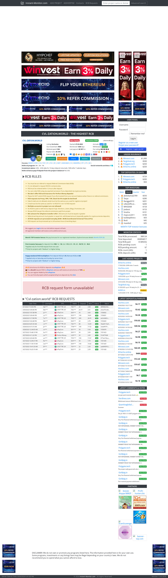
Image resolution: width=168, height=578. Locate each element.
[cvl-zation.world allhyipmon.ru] (86, 154)
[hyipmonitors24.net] (84, 154)
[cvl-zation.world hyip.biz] (95, 154)
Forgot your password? (129, 145)
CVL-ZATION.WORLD (32, 140)
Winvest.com (128, 158)
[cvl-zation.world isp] (74, 154)
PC (48, 163)
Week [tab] (122, 192)
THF (44, 163)
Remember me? (138, 133)
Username (123, 124)
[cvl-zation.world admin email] (71, 154)
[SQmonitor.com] (140, 502)
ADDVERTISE (69, 3)
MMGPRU (76, 163)
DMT (58, 163)
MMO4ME (65, 163)
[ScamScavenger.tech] (125, 522)
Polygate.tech (129, 164)
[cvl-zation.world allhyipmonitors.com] (91, 154)
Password (123, 129)
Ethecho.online (129, 166)
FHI (51, 163)
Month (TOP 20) (99, 237)
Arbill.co (121, 290)
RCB (107, 159)
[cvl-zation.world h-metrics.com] (76, 154)
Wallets (85, 159)
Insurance (96, 159)
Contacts (80, 3)
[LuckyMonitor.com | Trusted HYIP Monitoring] (125, 502)
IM (89, 163)
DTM (36, 163)
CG (40, 163)
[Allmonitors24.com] (81, 154)
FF (86, 163)
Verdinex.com (125, 398)
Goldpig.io (123, 417)
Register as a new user (128, 142)
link (74, 275)
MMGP (30, 163)
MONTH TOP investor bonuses (134, 226)
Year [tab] (143, 192)
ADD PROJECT (56, 3)
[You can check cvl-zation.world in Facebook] (111, 166)
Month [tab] (128, 192)
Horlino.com (123, 268)
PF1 (82, 163)
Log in (38, 228)
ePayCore (57, 267)
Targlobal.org (129, 161)
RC (55, 163)
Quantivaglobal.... (126, 404)
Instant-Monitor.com (36, 3)
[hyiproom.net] (125, 532)
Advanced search (138, 3)
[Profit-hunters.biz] (140, 492)
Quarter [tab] (136, 192)
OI (71, 163)
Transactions (62, 159)
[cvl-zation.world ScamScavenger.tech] (79, 154)
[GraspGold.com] (140, 517)
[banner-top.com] (140, 537)
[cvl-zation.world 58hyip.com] (89, 154)
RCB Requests (92, 3)
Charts (73, 159)
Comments (51, 159)
